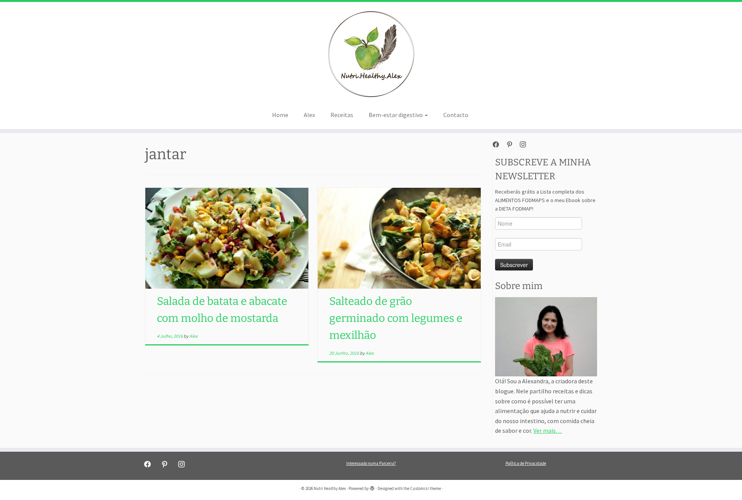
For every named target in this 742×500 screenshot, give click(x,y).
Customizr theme (425, 488)
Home (280, 115)
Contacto (455, 115)
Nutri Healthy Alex (330, 488)
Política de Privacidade (525, 463)
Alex (309, 115)
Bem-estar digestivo (396, 115)
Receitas (341, 115)
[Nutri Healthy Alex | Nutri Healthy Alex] (371, 54)
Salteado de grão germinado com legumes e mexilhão (395, 318)
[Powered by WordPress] (372, 487)
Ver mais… (547, 430)
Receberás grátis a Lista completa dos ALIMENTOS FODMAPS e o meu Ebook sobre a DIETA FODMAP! (545, 200)
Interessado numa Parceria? (371, 463)
